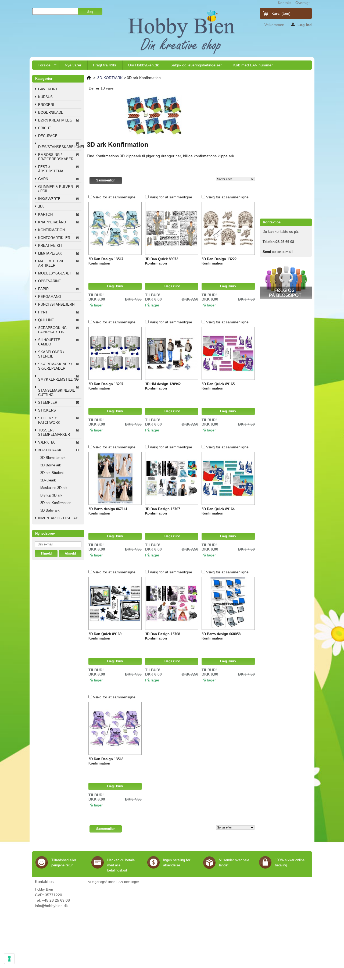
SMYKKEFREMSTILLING (58, 379)
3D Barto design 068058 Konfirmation (221, 636)
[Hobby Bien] (182, 32)
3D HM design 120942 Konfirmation (163, 386)
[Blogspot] (286, 298)
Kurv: (281, 13)
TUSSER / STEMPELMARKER (54, 432)
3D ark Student (52, 473)
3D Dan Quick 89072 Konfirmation (161, 261)
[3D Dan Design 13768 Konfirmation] (171, 603)
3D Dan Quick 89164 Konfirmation (218, 511)
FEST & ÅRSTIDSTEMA (50, 169)
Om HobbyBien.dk (143, 65)
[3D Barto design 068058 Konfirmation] (228, 603)
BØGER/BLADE (50, 112)
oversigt (302, 3)
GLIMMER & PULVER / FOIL (55, 189)
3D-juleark (48, 480)
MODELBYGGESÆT (54, 273)
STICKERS (47, 410)
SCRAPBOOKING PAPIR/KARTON (52, 330)
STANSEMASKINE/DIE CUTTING (56, 392)
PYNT (43, 312)
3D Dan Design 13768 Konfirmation (162, 636)
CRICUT (44, 128)
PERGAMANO (49, 297)
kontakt (284, 3)
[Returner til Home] (89, 78)
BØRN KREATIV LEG (55, 120)
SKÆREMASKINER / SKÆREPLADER (55, 366)
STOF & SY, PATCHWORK (49, 420)
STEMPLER (47, 403)
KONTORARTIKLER (54, 238)
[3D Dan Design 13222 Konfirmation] (228, 228)
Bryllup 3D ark (51, 495)
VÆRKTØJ (47, 442)
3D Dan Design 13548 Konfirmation (105, 761)
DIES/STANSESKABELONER (59, 147)
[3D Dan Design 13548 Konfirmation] (115, 728)
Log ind (305, 24)
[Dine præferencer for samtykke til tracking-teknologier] (9, 958)
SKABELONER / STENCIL (51, 354)
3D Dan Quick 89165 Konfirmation (218, 386)
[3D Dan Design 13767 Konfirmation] (171, 478)
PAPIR (43, 289)
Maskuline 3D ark (53, 488)
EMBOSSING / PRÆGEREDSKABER (55, 157)
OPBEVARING (49, 281)
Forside (41, 66)
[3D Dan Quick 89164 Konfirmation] (228, 478)
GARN (43, 179)
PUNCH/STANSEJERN (56, 304)
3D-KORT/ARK (50, 450)
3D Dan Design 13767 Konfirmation (162, 511)
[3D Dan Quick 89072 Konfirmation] (171, 228)
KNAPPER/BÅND (52, 222)
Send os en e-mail (278, 252)
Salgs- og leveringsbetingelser (196, 65)
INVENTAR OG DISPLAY (58, 518)
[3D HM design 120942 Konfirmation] (171, 353)
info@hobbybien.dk (51, 905)
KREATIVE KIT (50, 246)
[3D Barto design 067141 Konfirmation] (115, 478)
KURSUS (45, 97)
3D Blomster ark (53, 458)
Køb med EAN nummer (253, 65)
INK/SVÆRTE (49, 199)
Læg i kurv (115, 286)
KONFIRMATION (51, 230)
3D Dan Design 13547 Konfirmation (105, 261)
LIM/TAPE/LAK (50, 253)
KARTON (45, 214)
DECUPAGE (48, 136)
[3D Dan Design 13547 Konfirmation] (115, 228)
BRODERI (46, 105)
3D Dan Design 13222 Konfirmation (219, 261)
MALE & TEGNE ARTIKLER (51, 263)
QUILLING (46, 320)
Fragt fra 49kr (104, 65)
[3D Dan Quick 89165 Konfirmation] (228, 353)
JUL (41, 207)
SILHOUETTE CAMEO (49, 342)
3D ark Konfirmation (55, 503)
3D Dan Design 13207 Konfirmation (105, 386)
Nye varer (73, 65)
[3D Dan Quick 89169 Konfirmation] (115, 603)
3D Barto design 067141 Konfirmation (107, 511)
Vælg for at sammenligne (114, 197)
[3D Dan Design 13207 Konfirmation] (115, 353)
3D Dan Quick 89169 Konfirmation (104, 636)
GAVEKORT (48, 89)
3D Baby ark (50, 510)
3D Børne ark (50, 465)
